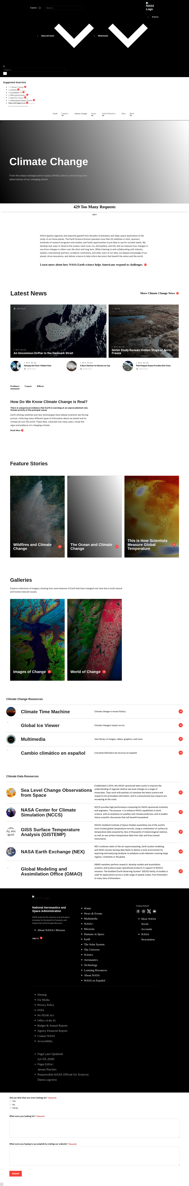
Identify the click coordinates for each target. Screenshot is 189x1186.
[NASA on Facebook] (138, 911)
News (124, 114)
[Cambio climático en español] (181, 753)
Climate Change (80, 114)
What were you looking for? (27, 1116)
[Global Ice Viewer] (181, 725)
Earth (55, 114)
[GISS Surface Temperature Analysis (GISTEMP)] (181, 832)
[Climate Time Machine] (181, 711)
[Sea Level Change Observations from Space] (181, 792)
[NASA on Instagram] (143, 911)
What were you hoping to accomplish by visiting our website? (43, 1144)
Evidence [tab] (14, 386)
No (13, 1104)
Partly (15, 1108)
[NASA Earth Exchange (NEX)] (181, 851)
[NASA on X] (149, 911)
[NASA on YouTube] (154, 911)
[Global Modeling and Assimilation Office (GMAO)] (181, 871)
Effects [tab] (40, 386)
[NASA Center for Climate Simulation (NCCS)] (181, 812)
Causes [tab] (28, 386)
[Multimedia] (181, 739)
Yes (14, 1101)
